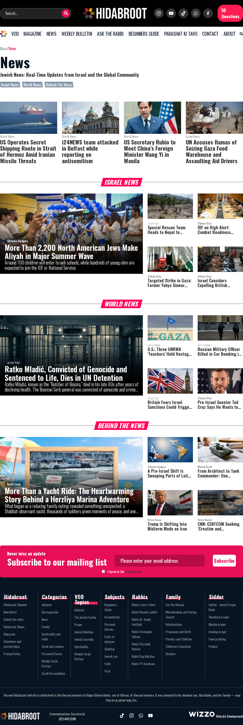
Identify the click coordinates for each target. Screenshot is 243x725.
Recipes (170, 653)
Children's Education (178, 646)
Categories (54, 596)
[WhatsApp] (196, 13)
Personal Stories (52, 653)
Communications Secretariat (67, 714)
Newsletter (10, 611)
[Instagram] (159, 13)
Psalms (213, 646)
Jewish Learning (83, 639)
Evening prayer (218, 631)
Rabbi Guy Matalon (143, 656)
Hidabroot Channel (15, 604)
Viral (107, 670)
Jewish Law (111, 656)
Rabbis (140, 596)
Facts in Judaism (109, 639)
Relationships (174, 624)
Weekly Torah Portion (50, 663)
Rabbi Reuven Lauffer (145, 611)
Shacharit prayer (219, 616)
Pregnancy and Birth (178, 631)
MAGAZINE (32, 34)
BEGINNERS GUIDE (144, 34)
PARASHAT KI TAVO (180, 34)
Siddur (216, 596)
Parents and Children (179, 638)
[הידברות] (115, 13)
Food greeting (217, 638)
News (45, 619)
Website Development (229, 716)
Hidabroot (15, 596)
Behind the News (59, 84)
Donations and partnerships (12, 644)
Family (45, 626)
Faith (107, 663)
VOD (15, 34)
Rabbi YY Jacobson (143, 663)
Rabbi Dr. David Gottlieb (141, 622)
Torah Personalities (53, 673)
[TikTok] (183, 13)
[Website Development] (201, 716)
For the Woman (175, 604)
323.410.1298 (67, 718)
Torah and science (53, 646)
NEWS (51, 34)
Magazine (9, 633)
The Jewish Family (85, 617)
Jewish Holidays (83, 631)
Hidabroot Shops (14, 626)
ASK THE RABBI (110, 34)
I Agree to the (124, 571)
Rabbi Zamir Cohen (143, 604)
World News (32, 84)
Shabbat (109, 648)
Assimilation (112, 616)
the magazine (50, 611)
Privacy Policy (133, 571)
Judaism (46, 604)
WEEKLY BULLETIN (76, 34)
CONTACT (210, 34)
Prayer (78, 624)
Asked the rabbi (13, 619)
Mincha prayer (217, 624)
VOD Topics (82, 599)
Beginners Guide (110, 607)
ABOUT (230, 34)
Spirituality (81, 646)
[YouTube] (171, 13)
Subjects (114, 596)
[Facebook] (208, 13)
